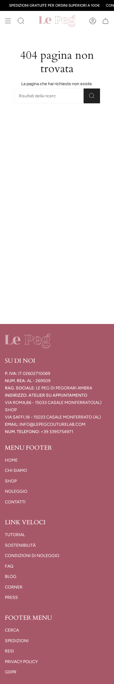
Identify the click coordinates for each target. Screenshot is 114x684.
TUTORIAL (15, 534)
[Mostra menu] (8, 21)
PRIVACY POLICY (21, 661)
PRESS (11, 597)
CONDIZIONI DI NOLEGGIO (32, 555)
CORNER (13, 587)
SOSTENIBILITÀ (20, 545)
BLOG (10, 576)
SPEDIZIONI (17, 640)
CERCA (12, 630)
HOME (11, 460)
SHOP (11, 481)
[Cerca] (92, 95)
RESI (9, 651)
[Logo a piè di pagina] (27, 341)
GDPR (10, 672)
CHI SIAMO (16, 470)
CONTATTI (15, 502)
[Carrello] (105, 21)
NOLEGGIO (16, 491)
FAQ (9, 566)
